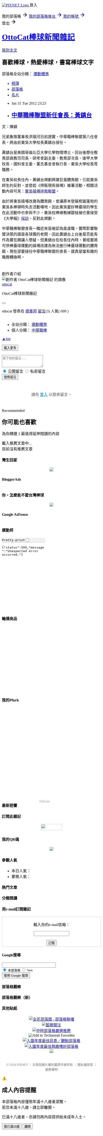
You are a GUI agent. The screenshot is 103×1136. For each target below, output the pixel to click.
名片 (15, 95)
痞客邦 (31, 311)
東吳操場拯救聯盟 (40, 191)
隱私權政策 (85, 1064)
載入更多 (10, 348)
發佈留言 (10, 377)
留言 (42, 311)
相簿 (15, 83)
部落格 (17, 89)
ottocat (7, 284)
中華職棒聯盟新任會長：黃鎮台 (51, 115)
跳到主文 (9, 50)
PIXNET (22, 1064)
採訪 (25, 218)
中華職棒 (39, 330)
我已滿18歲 (12, 1126)
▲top (6, 339)
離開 (27, 1126)
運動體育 (41, 74)
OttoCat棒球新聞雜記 (38, 37)
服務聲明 (51, 1069)
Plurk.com (45, 801)
